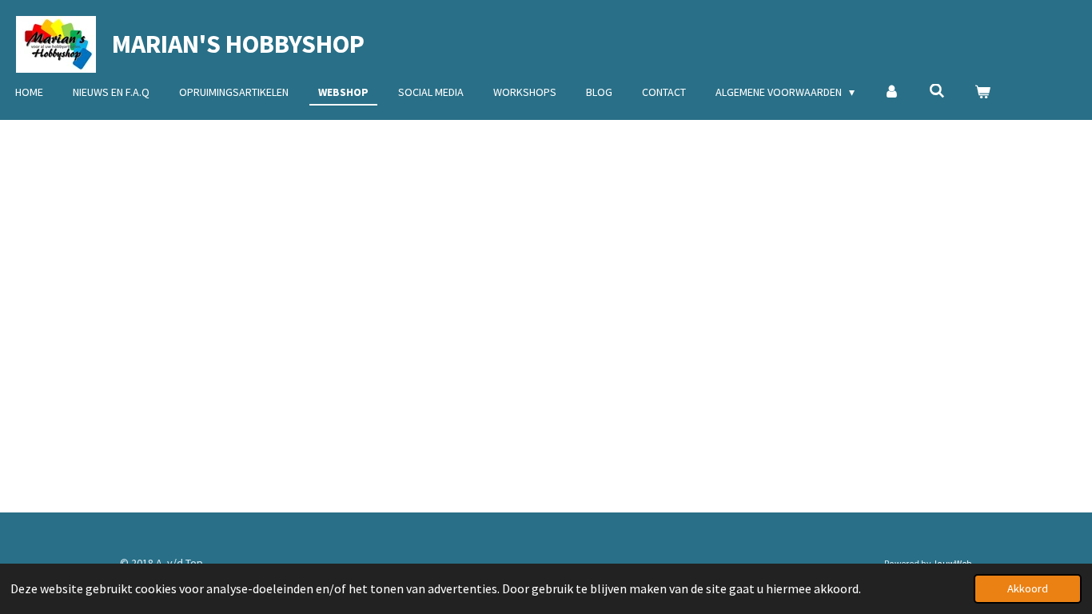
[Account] (892, 92)
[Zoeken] (937, 91)
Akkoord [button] (1027, 588)
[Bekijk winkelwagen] (982, 92)
